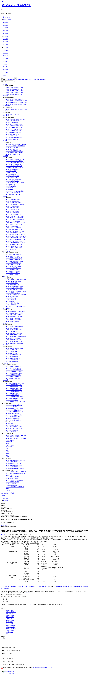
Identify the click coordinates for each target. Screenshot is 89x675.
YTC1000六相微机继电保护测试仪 (14, 261)
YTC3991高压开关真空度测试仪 (14, 129)
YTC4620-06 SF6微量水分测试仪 (14, 415)
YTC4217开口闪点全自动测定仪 (14, 426)
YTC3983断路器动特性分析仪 (13, 134)
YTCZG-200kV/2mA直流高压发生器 (15, 162)
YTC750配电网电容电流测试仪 (13, 376)
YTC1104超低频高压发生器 (12, 181)
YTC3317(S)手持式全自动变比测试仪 (15, 216)
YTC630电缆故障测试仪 (12, 283)
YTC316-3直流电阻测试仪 (12, 207)
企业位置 (5, 69)
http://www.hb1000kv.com (21, 596)
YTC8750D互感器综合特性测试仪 (14, 154)
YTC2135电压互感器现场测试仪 (14, 390)
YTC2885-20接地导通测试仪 (13, 338)
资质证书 (5, 58)
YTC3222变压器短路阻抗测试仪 (14, 241)
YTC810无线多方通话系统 (12, 114)
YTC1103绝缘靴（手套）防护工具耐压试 (16, 435)
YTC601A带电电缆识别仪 (12, 303)
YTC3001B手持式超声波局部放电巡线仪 (16, 291)
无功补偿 (5, 363)
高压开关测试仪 (10, 623)
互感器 (5, 141)
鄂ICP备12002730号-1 (48, 667)
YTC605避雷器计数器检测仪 (13, 318)
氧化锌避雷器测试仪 (11, 625)
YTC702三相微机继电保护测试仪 (14, 258)
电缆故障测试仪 (10, 620)
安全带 (7, 443)
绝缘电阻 (5, 344)
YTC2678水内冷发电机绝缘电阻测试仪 (15, 473)
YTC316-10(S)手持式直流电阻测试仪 (15, 204)
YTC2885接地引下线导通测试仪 (14, 341)
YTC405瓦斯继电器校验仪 (12, 274)
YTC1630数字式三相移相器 (13, 271)
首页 (4, 16)
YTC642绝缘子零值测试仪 (12, 321)
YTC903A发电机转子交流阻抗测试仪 (15, 487)
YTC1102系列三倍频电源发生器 (14, 166)
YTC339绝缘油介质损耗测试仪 (13, 227)
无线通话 (5, 110)
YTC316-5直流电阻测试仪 (12, 209)
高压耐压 (5, 156)
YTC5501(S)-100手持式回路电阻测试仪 (15, 119)
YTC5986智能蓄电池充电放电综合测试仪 (16, 460)
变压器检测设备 (39, 79)
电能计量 (5, 380)
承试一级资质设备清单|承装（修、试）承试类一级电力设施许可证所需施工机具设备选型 (27, 586)
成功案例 (5, 33)
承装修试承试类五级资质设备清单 (14, 90)
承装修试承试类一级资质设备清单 (14, 94)
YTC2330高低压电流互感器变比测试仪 (15, 383)
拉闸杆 (7, 451)
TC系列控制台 (9, 189)
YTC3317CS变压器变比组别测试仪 (14, 217)
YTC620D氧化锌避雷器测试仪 (13, 314)
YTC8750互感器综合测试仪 (13, 149)
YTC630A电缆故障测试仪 (12, 284)
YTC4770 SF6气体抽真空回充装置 (14, 411)
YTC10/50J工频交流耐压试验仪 (13, 179)
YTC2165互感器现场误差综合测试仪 (15, 396)
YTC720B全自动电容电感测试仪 (14, 371)
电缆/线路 (5, 276)
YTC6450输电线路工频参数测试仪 (14, 289)
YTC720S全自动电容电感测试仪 (14, 373)
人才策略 (5, 72)
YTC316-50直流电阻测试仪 (12, 212)
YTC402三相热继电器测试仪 (13, 273)
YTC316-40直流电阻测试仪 (12, 206)
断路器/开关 (6, 115)
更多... (7, 633)
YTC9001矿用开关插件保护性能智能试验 (16, 472)
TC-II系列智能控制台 (11, 186)
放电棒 (7, 488)
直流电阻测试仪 (10, 615)
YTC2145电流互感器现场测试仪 (14, 391)
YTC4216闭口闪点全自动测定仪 (14, 428)
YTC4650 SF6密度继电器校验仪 (14, 405)
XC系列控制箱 (9, 187)
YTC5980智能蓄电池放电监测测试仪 (15, 468)
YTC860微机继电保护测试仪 (13, 264)
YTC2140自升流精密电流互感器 (14, 386)
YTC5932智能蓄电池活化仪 (13, 461)
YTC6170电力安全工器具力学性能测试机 (16, 438)
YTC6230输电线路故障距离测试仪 (14, 288)
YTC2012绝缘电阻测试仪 (12, 361)
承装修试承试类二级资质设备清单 (14, 92)
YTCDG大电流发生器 (11, 136)
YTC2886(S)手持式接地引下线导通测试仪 (16, 336)
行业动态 (5, 41)
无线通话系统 (31, 79)
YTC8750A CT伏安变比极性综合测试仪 (15, 146)
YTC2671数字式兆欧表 (11, 351)
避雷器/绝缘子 (6, 308)
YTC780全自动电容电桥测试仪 (13, 378)
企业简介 (5, 50)
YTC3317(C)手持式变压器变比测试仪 (15, 219)
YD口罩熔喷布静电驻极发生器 (13, 194)
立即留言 (30, 604)
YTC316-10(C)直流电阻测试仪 (13, 202)
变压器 (5, 196)
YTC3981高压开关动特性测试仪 (14, 127)
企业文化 (5, 53)
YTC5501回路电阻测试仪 (12, 122)
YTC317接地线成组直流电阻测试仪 (14, 326)
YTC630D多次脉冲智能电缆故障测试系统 (16, 279)
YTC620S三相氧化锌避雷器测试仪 (14, 313)
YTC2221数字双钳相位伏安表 (13, 268)
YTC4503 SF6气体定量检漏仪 (13, 410)
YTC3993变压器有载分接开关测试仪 (15, 231)
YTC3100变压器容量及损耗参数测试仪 (15, 243)
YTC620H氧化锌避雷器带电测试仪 (14, 316)
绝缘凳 (7, 448)
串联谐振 (5, 95)
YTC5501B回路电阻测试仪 (12, 120)
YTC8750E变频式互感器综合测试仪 (15, 152)
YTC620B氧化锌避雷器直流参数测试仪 (15, 311)
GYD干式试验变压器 (11, 171)
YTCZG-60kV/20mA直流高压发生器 (15, 159)
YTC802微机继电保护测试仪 (13, 256)
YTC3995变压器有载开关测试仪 (14, 229)
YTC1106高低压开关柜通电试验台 (14, 125)
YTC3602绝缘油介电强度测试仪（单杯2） (16, 236)
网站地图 (35, 667)
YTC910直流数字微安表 (12, 478)
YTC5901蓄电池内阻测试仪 (13, 467)
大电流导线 (9, 475)
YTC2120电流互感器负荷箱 (13, 393)
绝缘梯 (7, 455)
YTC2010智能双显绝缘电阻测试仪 (14, 348)
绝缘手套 (8, 450)
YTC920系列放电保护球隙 (12, 477)
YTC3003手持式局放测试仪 (13, 293)
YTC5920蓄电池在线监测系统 (13, 463)
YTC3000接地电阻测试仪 (12, 328)
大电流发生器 (9, 632)
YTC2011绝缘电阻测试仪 (12, 360)
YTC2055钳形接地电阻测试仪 (13, 334)
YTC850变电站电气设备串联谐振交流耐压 (16, 104)
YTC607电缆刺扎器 (11, 298)
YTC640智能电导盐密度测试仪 (13, 319)
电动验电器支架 (10, 440)
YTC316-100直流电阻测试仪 (13, 199)
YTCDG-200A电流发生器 (12, 139)
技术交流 (5, 44)
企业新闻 (5, 39)
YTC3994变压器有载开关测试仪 (14, 232)
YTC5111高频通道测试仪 (12, 483)
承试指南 (5, 30)
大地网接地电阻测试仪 (11, 628)
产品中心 (3, 1)
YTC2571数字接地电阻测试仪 (13, 331)
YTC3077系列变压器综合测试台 (14, 246)
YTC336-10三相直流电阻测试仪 (14, 214)
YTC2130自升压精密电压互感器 (14, 388)
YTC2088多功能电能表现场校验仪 (14, 398)
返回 (2, 534)
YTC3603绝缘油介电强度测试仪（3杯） (16, 234)
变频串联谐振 (9, 610)
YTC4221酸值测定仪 (11, 431)
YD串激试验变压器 (11, 174)
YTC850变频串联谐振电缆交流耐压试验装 (16, 102)
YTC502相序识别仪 (11, 301)
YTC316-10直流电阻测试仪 (12, 211)
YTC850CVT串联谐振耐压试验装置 (15, 99)
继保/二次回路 (6, 251)
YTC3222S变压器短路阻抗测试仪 (14, 248)
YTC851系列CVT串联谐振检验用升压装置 (16, 109)
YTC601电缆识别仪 (11, 299)
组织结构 (5, 55)
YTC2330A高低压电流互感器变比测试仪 (16, 144)
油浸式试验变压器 (10, 627)
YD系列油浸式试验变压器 (12, 176)
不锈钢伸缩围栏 (10, 445)
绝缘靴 (7, 456)
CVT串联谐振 (6, 105)
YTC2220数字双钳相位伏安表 (13, 269)
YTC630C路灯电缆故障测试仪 (13, 281)
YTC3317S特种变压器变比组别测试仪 (15, 222)
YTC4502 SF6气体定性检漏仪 (13, 418)
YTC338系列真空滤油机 (12, 249)
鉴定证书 (5, 25)
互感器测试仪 (9, 622)
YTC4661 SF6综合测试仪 (12, 406)
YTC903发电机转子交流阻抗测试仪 (14, 480)
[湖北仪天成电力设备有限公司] (16, 5)
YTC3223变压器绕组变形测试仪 (14, 244)
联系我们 (5, 66)
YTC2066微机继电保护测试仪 (13, 254)
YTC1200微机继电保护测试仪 (13, 263)
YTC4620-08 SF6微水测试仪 (13, 416)
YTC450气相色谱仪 (11, 423)
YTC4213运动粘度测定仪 (12, 430)
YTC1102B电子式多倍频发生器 (13, 164)
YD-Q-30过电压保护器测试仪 (13, 192)
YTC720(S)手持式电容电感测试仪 (14, 368)
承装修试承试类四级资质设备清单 (14, 89)
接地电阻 (5, 323)
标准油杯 (8, 490)
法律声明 (5, 61)
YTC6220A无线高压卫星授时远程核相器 (16, 294)
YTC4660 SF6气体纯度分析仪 (13, 420)
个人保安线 (9, 446)
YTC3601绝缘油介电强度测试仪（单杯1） (16, 237)
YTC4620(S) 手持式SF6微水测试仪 (14, 408)
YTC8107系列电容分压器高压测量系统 (15, 182)
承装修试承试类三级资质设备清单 (14, 87)
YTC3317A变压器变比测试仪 (13, 221)
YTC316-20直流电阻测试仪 (12, 201)
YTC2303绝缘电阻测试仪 (12, 356)
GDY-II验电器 (9, 441)
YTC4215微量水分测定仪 (12, 425)
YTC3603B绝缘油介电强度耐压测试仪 (15, 239)
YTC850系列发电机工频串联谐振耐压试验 (16, 100)
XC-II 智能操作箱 (10, 184)
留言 (6, 525)
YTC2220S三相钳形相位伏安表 (13, 266)
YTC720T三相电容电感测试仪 (13, 375)
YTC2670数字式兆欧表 (11, 353)
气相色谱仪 (9, 618)
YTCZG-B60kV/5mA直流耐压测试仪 (15, 191)
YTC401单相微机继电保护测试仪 (14, 259)
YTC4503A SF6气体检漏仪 (12, 413)
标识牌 (7, 453)
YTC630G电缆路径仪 (11, 304)
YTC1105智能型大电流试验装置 (14, 137)
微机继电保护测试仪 (23, 79)
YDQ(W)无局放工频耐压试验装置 (14, 167)
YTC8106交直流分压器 (11, 177)
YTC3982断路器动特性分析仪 (13, 132)
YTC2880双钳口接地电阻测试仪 (14, 333)
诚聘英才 (5, 75)
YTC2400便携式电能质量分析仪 (14, 385)
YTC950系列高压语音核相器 (13, 436)
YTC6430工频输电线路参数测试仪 (14, 286)
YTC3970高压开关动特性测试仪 (14, 124)
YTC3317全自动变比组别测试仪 (14, 224)
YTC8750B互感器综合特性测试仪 (14, 151)
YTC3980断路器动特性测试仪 (13, 131)
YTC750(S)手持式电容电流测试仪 (14, 370)
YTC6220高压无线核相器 (12, 296)
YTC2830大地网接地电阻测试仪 (14, 329)
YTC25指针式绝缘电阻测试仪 (13, 355)
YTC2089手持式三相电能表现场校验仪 (15, 401)
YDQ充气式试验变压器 (12, 169)
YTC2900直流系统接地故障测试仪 (14, 343)
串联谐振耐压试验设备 (12, 79)
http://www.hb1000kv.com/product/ (14, 594)
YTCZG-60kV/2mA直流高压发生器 (14, 161)
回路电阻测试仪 (10, 617)
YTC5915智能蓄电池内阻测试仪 (14, 465)
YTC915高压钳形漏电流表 (12, 482)
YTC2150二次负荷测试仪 (12, 400)
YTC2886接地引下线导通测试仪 (14, 339)
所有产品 (45, 79)
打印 (4, 534)
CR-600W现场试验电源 (11, 485)
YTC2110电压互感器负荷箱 (12, 395)
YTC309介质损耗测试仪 (12, 226)
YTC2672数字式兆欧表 (11, 349)
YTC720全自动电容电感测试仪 (13, 366)
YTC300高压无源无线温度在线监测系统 (16, 306)
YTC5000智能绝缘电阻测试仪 (13, 358)
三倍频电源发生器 (10, 630)
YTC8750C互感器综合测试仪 (13, 147)
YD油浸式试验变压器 (11, 172)
